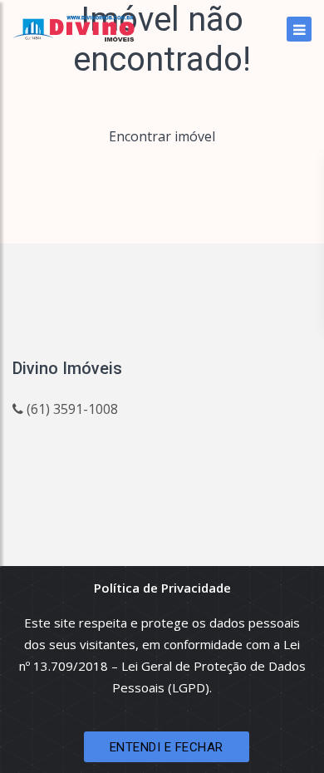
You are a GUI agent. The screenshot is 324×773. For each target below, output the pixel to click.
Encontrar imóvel (162, 136)
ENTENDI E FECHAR (166, 747)
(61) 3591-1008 (70, 409)
